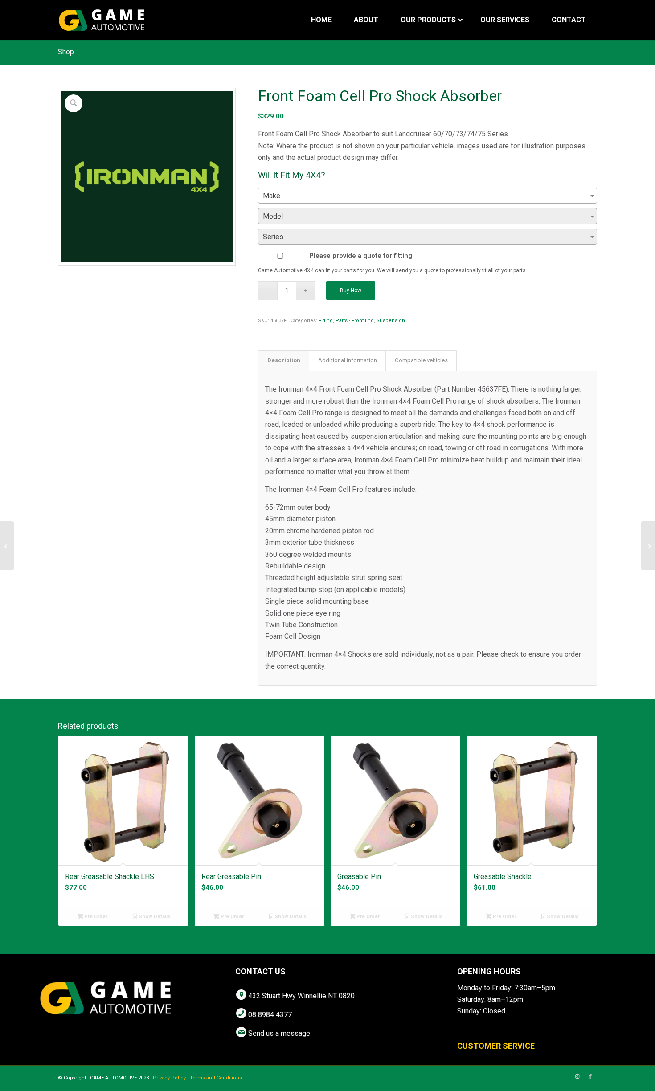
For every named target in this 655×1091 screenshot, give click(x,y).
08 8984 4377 (270, 1014)
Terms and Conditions (216, 1078)
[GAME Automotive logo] (101, 20)
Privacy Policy (169, 1078)
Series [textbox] (273, 237)
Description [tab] (283, 360)
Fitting (326, 320)
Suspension (391, 320)
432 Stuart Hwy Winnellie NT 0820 (301, 996)
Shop (66, 52)
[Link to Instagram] (577, 1076)
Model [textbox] (273, 216)
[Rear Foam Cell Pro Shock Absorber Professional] (7, 545)
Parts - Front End (355, 320)
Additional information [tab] (347, 360)
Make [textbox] (271, 196)
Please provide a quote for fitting (360, 256)
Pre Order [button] (95, 916)
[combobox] (427, 196)
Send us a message (279, 1033)
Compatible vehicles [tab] (421, 360)
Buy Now (350, 290)
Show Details (154, 916)
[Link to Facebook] (590, 1076)
